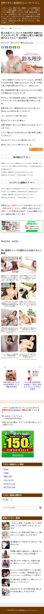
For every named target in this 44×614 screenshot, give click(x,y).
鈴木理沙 (6, 241)
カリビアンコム (28, 43)
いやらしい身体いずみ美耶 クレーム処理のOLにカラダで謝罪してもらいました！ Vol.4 (26, 525)
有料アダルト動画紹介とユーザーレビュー (20, 4)
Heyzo (5, 469)
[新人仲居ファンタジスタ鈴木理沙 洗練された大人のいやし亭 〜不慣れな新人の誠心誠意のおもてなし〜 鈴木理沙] (6, 47)
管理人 (16, 241)
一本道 (6, 473)
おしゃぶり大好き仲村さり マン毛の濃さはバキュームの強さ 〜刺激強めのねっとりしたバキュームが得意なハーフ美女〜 (25, 572)
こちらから (16, 410)
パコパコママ (8, 480)
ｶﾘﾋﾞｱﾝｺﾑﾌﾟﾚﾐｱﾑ (9, 487)
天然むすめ (7, 476)
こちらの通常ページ (34, 211)
